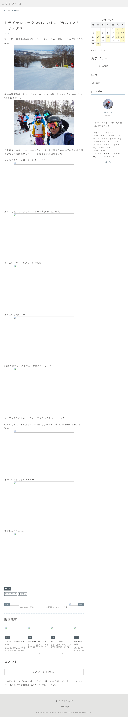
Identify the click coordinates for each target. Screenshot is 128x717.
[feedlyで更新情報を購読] (106, 162)
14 (98, 37)
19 (122, 37)
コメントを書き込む (44, 671)
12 (122, 33)
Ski (9, 589)
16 (107, 37)
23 (107, 40)
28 (98, 44)
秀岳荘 (24, 594)
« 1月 (94, 50)
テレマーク (12, 594)
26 (122, 40)
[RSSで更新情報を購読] (109, 162)
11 (117, 33)
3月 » (102, 50)
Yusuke (108, 112)
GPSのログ (64, 706)
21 (98, 40)
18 (117, 37)
